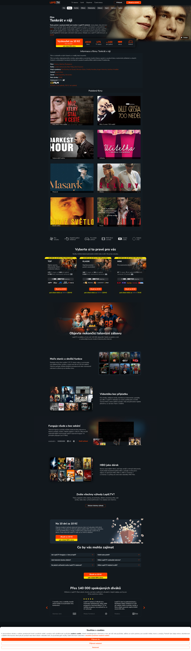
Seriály (76, 8)
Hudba (120, 8)
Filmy (69, 8)
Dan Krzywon (79, 67)
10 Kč (52, 35)
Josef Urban (59, 72)
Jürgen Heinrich (102, 69)
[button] (47, 608)
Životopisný (68, 64)
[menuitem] (184, 37)
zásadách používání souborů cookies (97, 636)
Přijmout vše (95, 639)
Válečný (61, 64)
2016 (60, 77)
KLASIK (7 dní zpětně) (57, 85)
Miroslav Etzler (81, 69)
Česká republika (60, 75)
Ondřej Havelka (91, 69)
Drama (56, 64)
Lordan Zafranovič (60, 67)
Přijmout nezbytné (95, 643)
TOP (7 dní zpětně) (71, 85)
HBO (126, 8)
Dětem (83, 8)
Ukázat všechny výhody (95, 506)
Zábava (100, 8)
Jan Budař (72, 69)
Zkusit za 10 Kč (134, 3)
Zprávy (113, 8)
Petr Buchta (65, 69)
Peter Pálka (70, 67)
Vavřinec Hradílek (112, 69)
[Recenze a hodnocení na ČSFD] (63, 80)
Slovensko (68, 75)
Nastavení (95, 647)
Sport (106, 8)
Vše (64, 8)
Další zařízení (83, 441)
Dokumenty (91, 8)
